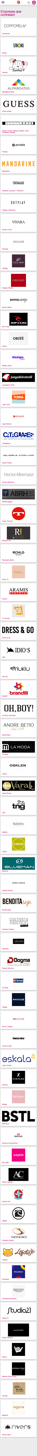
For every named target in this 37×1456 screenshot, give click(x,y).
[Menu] (3, 2)
